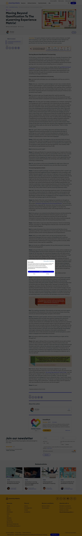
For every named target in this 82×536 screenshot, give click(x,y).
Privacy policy (46, 261)
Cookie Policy (51, 261)
